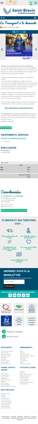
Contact (24, 31)
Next (35, 46)
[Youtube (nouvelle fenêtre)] (19, 295)
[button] (31, 3)
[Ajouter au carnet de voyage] (1, 27)
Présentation (17, 31)
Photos (13, 31)
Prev (2, 46)
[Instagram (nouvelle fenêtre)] (23, 295)
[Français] (2, 3)
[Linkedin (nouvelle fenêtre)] (14, 295)
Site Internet (14, 210)
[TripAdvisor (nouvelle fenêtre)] (28, 295)
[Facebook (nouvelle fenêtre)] (10, 295)
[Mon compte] (35, 3)
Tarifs (20, 31)
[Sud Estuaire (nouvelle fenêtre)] (19, 308)
